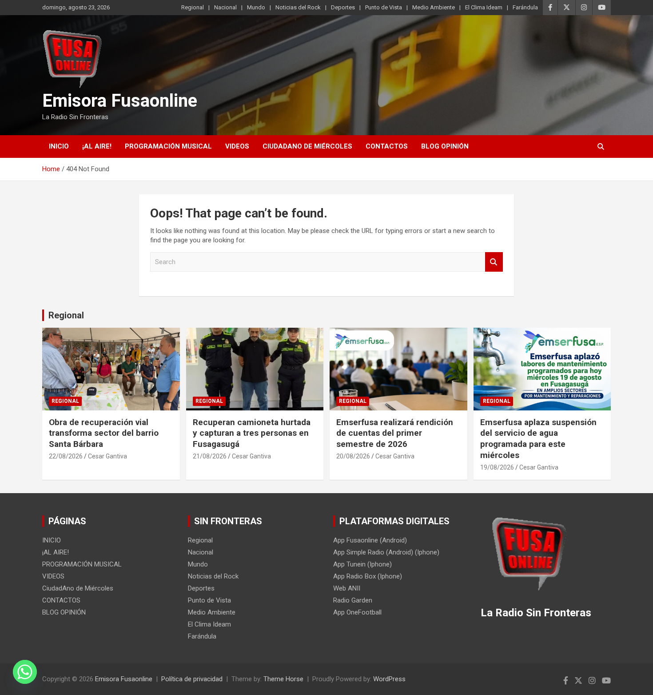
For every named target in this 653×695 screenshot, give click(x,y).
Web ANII (346, 588)
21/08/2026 (210, 456)
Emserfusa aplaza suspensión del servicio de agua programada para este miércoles (538, 438)
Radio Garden (352, 600)
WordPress (389, 679)
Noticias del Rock (298, 7)
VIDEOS (237, 146)
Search (494, 262)
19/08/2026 (497, 467)
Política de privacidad (192, 679)
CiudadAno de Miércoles (307, 146)
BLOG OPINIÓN (445, 146)
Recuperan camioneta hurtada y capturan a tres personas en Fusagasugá (252, 433)
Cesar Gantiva (107, 456)
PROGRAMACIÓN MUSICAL (168, 146)
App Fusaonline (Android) (370, 540)
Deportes (343, 7)
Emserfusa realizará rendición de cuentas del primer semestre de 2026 (394, 433)
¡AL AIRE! (96, 146)
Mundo (256, 7)
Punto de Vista (383, 7)
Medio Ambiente (433, 7)
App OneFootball (357, 612)
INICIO (59, 146)
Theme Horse (283, 679)
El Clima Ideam (483, 7)
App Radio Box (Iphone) (367, 576)
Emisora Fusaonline (119, 100)
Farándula (525, 7)
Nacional (225, 7)
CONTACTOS (387, 146)
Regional (192, 7)
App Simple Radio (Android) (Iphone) (386, 552)
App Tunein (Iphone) (362, 564)
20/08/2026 (353, 456)
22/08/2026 (66, 456)
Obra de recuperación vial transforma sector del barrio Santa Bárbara (104, 433)
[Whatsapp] (25, 672)
